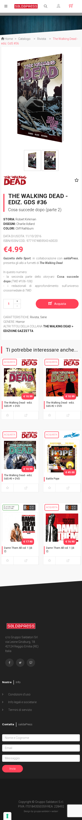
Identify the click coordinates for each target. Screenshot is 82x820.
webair (55, 811)
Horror (20, 321)
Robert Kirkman (26, 219)
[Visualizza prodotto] (26, 415)
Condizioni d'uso (19, 694)
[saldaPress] (26, 6)
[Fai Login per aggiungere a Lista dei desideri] (76, 180)
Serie (43, 317)
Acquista (60, 303)
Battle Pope (52, 478)
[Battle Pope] (62, 465)
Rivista (34, 317)
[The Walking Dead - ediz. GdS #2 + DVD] (62, 392)
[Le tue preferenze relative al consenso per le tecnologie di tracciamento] (7, 816)
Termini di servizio (20, 710)
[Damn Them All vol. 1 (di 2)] (20, 537)
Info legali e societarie (22, 702)
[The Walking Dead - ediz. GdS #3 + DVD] (20, 465)
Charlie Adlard (25, 224)
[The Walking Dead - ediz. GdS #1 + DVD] (20, 392)
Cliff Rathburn (25, 228)
